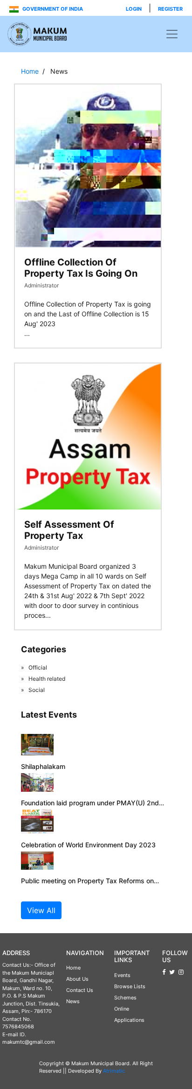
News (73, 1001)
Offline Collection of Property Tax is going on (80, 268)
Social (36, 689)
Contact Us (79, 990)
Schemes (125, 997)
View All (41, 910)
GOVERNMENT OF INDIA (52, 9)
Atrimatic (114, 1071)
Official (37, 667)
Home (30, 71)
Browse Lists (129, 986)
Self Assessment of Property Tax (69, 530)
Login (134, 9)
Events (122, 975)
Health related (46, 678)
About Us (77, 979)
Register (170, 9)
